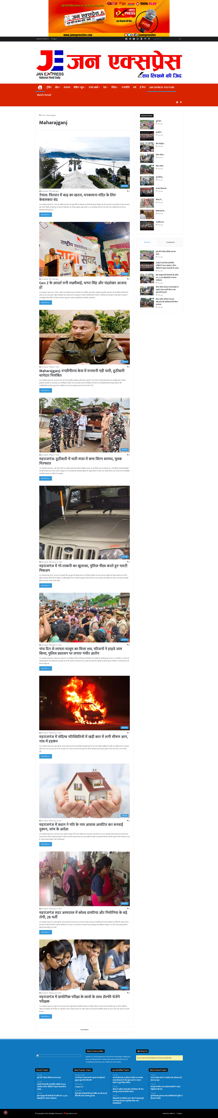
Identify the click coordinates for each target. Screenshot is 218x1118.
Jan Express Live (71, 1113)
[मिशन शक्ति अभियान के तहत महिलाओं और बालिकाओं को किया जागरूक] (147, 169)
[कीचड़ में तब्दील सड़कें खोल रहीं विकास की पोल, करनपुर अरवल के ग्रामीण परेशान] (147, 203)
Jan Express (44, 191)
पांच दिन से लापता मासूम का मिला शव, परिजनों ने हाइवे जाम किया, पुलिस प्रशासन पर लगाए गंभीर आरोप (80, 651)
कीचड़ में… (159, 199)
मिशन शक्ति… (160, 166)
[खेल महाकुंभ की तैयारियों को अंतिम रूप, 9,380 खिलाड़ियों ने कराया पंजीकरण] (147, 147)
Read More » (45, 214)
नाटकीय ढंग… (160, 222)
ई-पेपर (143, 87)
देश (104, 87)
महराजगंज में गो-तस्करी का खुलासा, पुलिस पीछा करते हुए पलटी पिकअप (83, 568)
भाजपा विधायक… (162, 188)
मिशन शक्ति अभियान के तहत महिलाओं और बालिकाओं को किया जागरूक (167, 302)
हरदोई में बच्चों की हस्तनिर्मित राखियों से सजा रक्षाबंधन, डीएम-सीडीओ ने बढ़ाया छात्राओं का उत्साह (167, 265)
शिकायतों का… (161, 210)
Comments (170, 242)
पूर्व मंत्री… (159, 121)
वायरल (67, 87)
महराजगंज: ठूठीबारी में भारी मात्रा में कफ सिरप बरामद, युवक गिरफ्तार (80, 461)
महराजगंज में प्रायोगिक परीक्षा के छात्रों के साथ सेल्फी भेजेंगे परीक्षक (79, 999)
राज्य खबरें (93, 87)
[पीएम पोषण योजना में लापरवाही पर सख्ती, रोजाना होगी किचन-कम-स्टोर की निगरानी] (147, 158)
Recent (147, 242)
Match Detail (44, 95)
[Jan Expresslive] (109, 63)
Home (43, 115)
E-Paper (54, 38)
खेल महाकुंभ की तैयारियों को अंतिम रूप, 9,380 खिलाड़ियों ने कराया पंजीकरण (167, 277)
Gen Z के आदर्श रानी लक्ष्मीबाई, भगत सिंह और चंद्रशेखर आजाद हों (83, 285)
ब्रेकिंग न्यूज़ (79, 87)
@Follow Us (142, 1051)
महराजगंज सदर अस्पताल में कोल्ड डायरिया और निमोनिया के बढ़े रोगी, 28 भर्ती (83, 915)
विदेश (114, 87)
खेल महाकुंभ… (160, 143)
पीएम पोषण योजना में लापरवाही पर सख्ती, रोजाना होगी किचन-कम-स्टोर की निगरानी (167, 290)
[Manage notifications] (6, 1112)
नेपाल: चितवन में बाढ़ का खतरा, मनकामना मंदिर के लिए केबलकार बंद (77, 197)
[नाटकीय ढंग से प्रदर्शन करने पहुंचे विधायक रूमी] (147, 225)
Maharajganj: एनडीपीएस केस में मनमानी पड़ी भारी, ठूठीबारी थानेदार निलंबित (82, 373)
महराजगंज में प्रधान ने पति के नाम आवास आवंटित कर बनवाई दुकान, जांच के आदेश (81, 827)
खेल (57, 87)
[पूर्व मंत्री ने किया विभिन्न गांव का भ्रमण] (147, 124)
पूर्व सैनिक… (160, 177)
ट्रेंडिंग (49, 87)
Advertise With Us (42, 38)
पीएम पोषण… (160, 154)
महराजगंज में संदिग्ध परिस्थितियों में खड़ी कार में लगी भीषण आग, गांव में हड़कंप (83, 739)
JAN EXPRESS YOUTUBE (161, 87)
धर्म (134, 87)
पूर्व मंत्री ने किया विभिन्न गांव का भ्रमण (166, 253)
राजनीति (126, 87)
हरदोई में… (159, 132)
